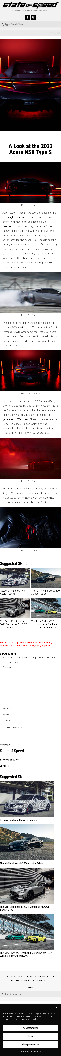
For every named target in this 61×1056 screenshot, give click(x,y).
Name (6, 708)
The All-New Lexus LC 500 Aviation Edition (45, 592)
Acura (19, 645)
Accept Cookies (30, 1028)
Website (6, 720)
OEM (29, 642)
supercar (46, 645)
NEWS (23, 642)
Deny (30, 1036)
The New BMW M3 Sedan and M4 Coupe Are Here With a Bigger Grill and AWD (45, 624)
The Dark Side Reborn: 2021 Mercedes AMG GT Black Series (13, 624)
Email (6, 714)
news (26, 645)
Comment (7, 669)
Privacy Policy (36, 1051)
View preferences (30, 1044)
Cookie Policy (24, 1051)
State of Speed (12, 750)
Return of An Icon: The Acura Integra (12, 592)
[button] (56, 1007)
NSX (32, 645)
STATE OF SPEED (42, 642)
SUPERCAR (6, 645)
